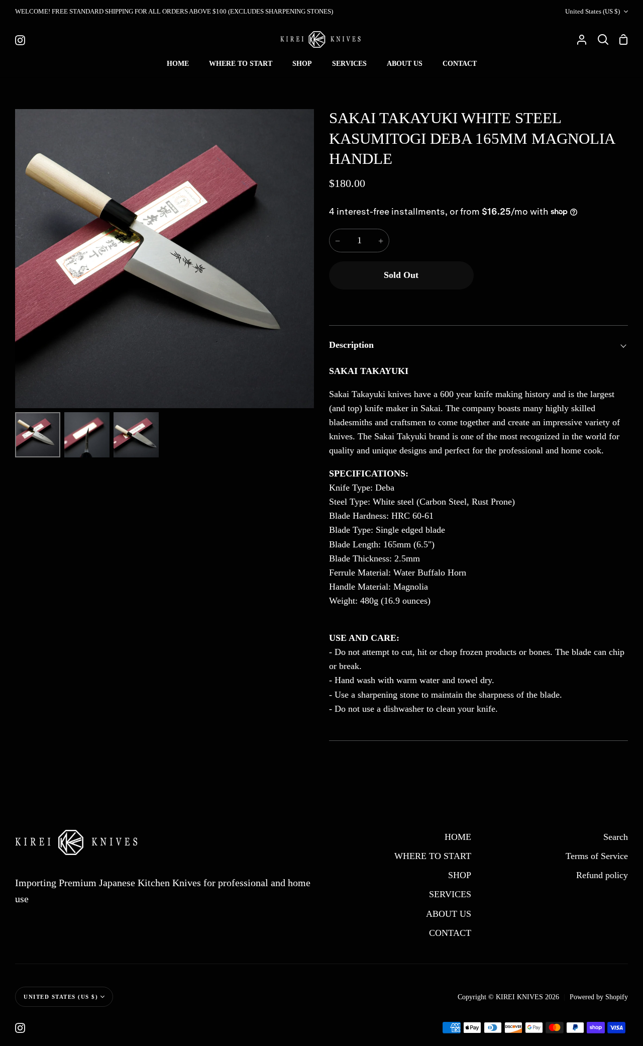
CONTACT (450, 933)
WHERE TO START (432, 856)
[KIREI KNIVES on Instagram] (20, 1028)
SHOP (459, 875)
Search (615, 837)
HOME (458, 837)
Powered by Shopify (599, 997)
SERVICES (450, 894)
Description (351, 345)
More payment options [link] (553, 302)
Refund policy (602, 875)
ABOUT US (448, 914)
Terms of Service (597, 856)
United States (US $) (592, 11)
